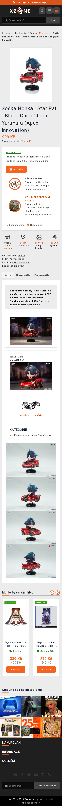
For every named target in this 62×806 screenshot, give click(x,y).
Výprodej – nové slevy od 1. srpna (32, 2)
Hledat (53, 20)
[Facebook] (22, 775)
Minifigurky (45, 435)
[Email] (15, 775)
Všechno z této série (31, 415)
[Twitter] (29, 775)
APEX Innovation (21, 262)
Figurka (21, 255)
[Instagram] (42, 775)
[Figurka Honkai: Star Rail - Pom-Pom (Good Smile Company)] (16, 616)
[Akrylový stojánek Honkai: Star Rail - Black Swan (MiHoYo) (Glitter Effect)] (46, 616)
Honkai (21, 259)
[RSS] (49, 775)
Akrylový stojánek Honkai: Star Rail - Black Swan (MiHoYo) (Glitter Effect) (46, 644)
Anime (13, 259)
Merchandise (21, 435)
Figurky (33, 435)
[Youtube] (36, 775)
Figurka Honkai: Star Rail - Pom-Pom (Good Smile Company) (16, 644)
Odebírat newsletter (47, 785)
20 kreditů (26, 141)
